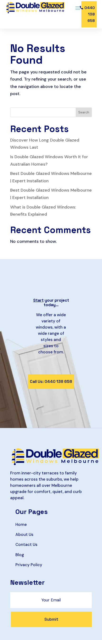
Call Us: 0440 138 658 (51, 381)
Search (83, 112)
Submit (51, 619)
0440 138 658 (89, 14)
